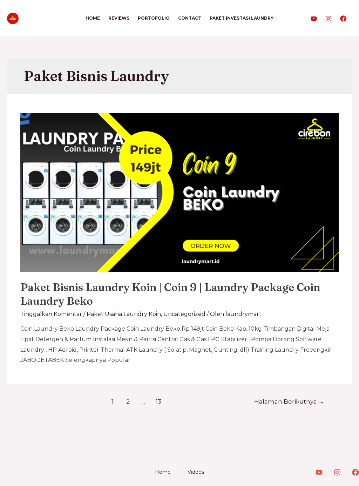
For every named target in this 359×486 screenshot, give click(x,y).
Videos (196, 472)
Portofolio (154, 18)
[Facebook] (343, 18)
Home (93, 18)
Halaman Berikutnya (289, 401)
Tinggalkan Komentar (51, 314)
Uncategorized (184, 314)
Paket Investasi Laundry (241, 18)
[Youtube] (314, 18)
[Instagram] (328, 18)
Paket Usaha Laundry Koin (124, 314)
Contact (189, 18)
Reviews (118, 18)
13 (158, 401)
